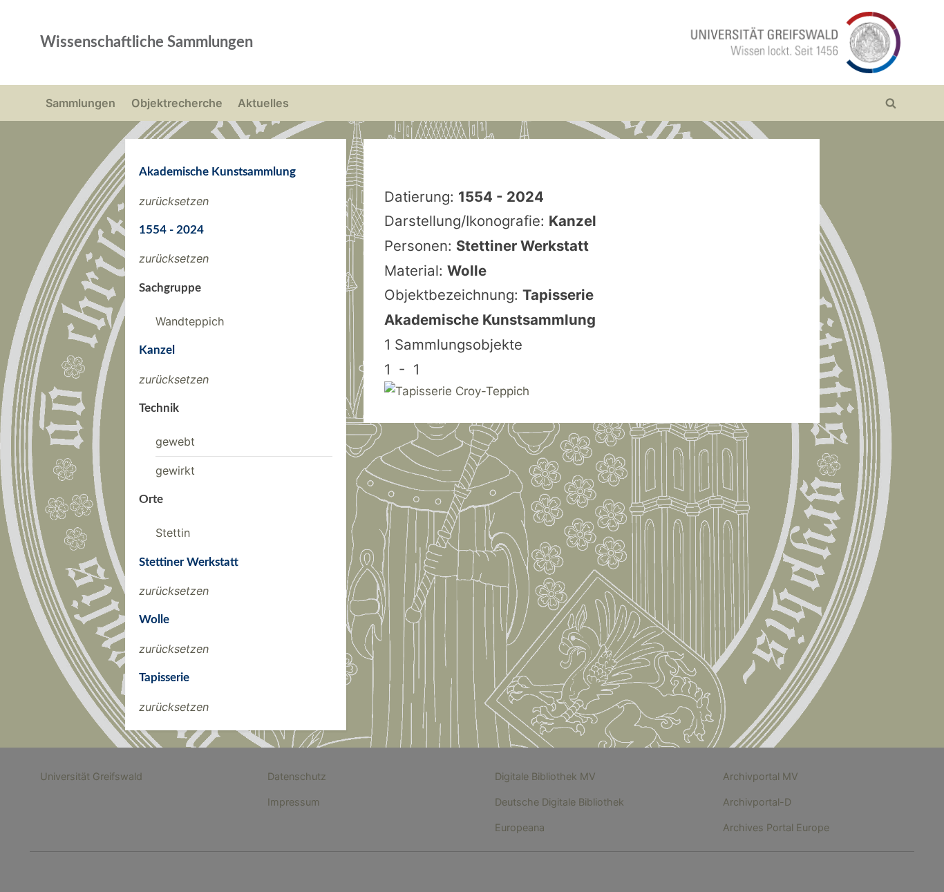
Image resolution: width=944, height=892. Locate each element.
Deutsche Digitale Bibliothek (559, 802)
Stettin (172, 533)
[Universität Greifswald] (655, 42)
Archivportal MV (760, 776)
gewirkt (175, 470)
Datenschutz (296, 776)
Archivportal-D (757, 802)
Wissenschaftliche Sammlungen (146, 42)
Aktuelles (263, 103)
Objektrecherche (177, 103)
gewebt (175, 441)
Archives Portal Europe (776, 827)
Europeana (520, 827)
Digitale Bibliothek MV (545, 776)
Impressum (293, 802)
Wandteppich (190, 321)
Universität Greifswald (91, 776)
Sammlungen (80, 103)
